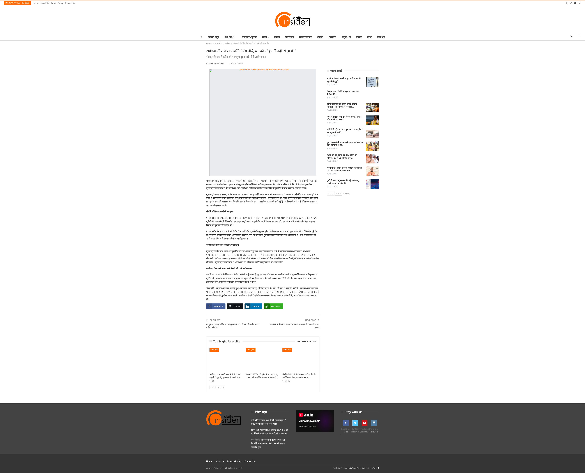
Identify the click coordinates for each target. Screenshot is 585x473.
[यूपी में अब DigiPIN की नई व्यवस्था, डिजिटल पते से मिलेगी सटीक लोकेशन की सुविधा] (372, 184)
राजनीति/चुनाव (249, 37)
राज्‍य (264, 37)
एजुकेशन (346, 37)
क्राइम (277, 37)
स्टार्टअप (381, 37)
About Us (45, 3)
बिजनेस (332, 37)
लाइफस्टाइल (305, 37)
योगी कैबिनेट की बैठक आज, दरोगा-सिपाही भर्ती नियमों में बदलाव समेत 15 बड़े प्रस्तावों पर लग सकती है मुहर (268, 443)
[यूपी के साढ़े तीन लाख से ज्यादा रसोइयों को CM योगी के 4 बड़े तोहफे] (372, 146)
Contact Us (70, 3)
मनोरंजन (289, 37)
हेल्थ (369, 37)
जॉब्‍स (359, 37)
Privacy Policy (57, 3)
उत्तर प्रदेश (214, 350)
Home (35, 3)
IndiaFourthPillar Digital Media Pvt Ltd (363, 468)
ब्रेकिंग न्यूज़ (213, 37)
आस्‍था (320, 37)
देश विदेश (229, 37)
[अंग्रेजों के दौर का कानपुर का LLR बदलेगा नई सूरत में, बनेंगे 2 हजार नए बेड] (372, 133)
